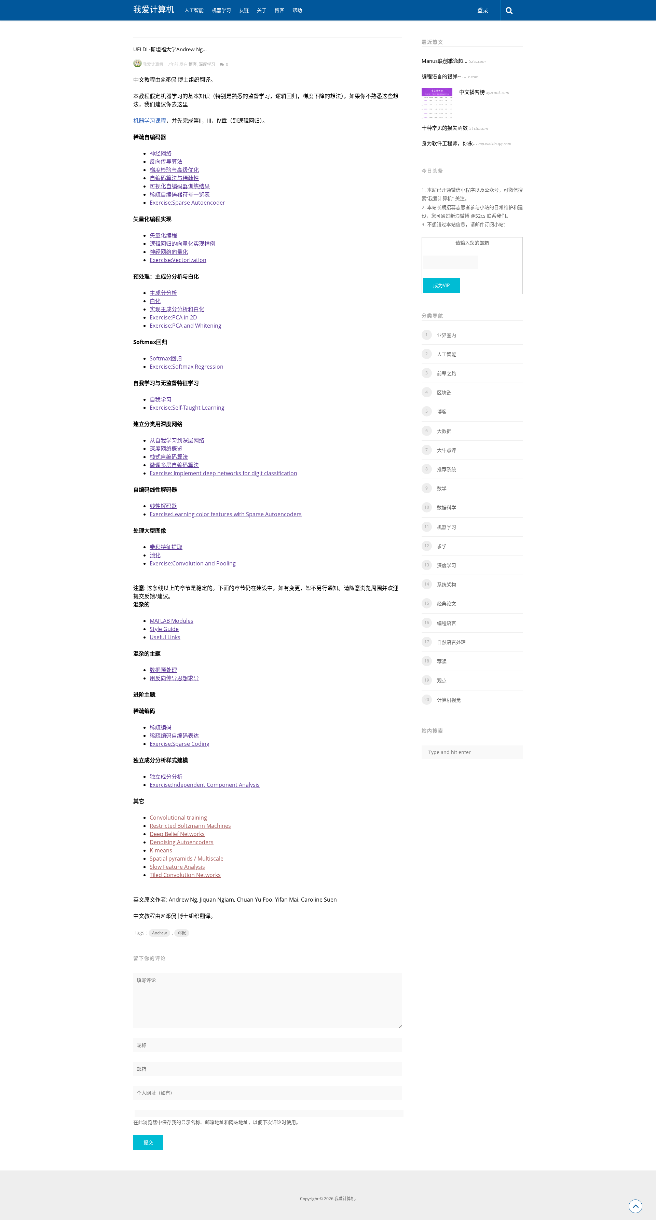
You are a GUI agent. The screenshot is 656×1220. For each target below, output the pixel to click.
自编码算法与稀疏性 (174, 178)
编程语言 (446, 623)
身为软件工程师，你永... (449, 143)
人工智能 (194, 10)
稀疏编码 (161, 727)
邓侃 (182, 933)
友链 (244, 10)
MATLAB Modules (171, 621)
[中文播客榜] (437, 103)
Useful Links (165, 637)
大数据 (444, 431)
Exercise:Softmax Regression (186, 366)
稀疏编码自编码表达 (174, 735)
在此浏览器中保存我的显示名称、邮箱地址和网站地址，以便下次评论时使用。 (217, 1122)
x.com (473, 77)
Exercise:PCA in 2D (173, 317)
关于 (261, 10)
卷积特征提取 (166, 547)
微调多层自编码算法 (174, 465)
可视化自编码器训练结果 (180, 186)
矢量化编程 (163, 235)
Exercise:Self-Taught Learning (187, 407)
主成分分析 (163, 293)
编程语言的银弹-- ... (444, 76)
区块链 (444, 392)
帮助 (297, 10)
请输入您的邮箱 (472, 242)
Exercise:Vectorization (178, 260)
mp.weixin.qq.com (494, 144)
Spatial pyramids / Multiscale (186, 858)
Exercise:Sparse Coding (179, 744)
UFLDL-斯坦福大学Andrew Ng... (170, 49)
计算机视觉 (449, 700)
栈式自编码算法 (169, 457)
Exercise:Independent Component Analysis (205, 785)
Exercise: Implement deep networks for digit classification (223, 473)
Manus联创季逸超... (444, 60)
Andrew (159, 933)
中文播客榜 (472, 91)
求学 (442, 546)
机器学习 (221, 10)
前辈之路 (446, 373)
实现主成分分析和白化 (177, 309)
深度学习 (207, 64)
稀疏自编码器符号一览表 (180, 194)
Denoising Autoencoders (182, 842)
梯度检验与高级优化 (174, 170)
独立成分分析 (166, 776)
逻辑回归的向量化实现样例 (182, 243)
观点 (442, 680)
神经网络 (161, 153)
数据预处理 (163, 670)
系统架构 (446, 584)
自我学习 (161, 399)
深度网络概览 (166, 448)
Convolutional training (178, 817)
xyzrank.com (497, 92)
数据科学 (446, 507)
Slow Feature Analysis (177, 867)
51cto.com (478, 128)
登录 (482, 10)
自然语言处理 (451, 642)
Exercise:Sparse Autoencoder (187, 202)
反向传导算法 (166, 161)
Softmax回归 (166, 358)
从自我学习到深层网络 (177, 440)
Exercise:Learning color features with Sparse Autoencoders (226, 514)
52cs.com (477, 61)
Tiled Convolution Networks (185, 875)
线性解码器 (163, 506)
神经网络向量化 (169, 252)
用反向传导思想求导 (174, 678)
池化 (155, 555)
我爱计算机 (153, 9)
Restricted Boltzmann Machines (190, 826)
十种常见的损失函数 (445, 127)
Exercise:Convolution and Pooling (193, 563)
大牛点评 (446, 450)
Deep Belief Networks (177, 834)
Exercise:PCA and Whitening (185, 325)
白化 (155, 301)
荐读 (442, 661)
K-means (161, 850)
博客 (279, 10)
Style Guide (164, 629)
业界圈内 (446, 335)
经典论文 (446, 603)
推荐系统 (446, 469)
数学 (442, 488)
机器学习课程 (149, 120)
